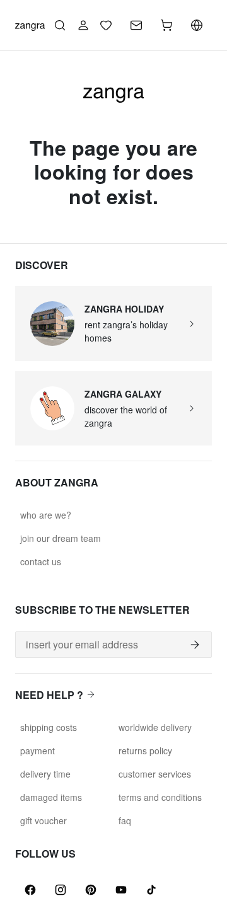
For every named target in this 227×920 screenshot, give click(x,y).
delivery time (45, 774)
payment (37, 750)
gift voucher (43, 820)
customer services (155, 774)
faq (125, 820)
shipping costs (48, 727)
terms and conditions (160, 797)
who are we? (45, 515)
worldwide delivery (155, 727)
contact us (40, 561)
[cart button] (166, 25)
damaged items (51, 797)
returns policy (145, 750)
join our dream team (60, 538)
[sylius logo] (30, 25)
